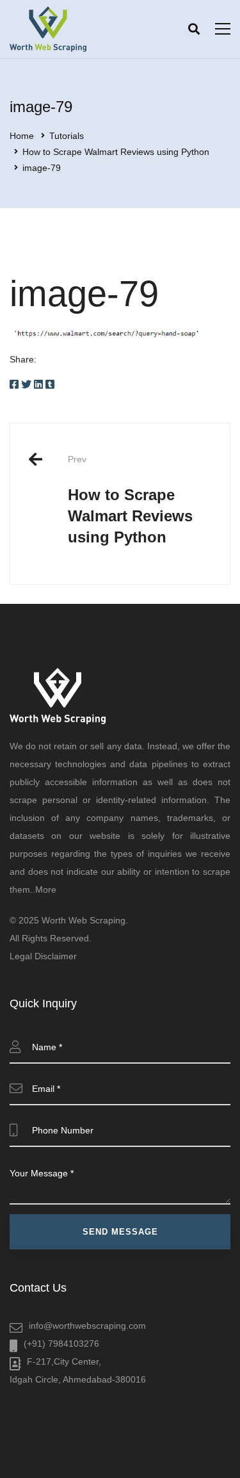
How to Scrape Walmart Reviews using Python (115, 152)
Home (22, 136)
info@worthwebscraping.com (87, 1325)
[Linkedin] (38, 385)
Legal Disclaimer (43, 956)
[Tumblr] (49, 385)
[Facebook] (14, 385)
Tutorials (66, 136)
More (45, 889)
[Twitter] (26, 385)
